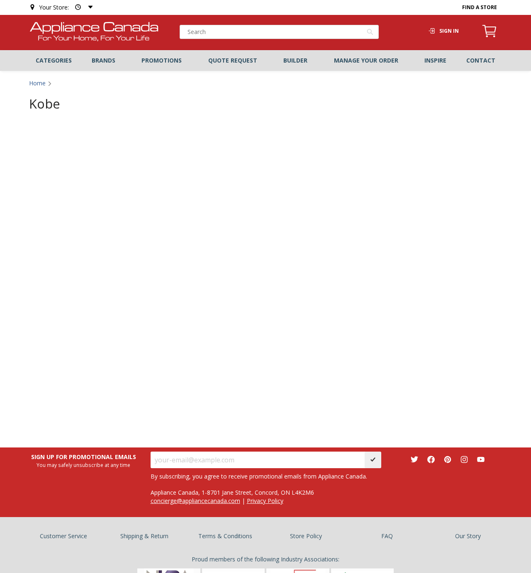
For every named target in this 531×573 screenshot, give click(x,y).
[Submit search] (370, 33)
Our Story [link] (468, 536)
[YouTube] (481, 460)
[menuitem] (53, 60)
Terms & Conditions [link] (225, 536)
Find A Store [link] (479, 7)
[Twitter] (414, 460)
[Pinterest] (447, 460)
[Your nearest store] (82, 7)
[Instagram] (464, 460)
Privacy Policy (265, 501)
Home (37, 83)
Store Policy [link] (306, 536)
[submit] (373, 460)
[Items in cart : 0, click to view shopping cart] (489, 36)
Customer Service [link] (63, 536)
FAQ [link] (387, 536)
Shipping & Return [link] (144, 536)
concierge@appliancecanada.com (195, 501)
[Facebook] (431, 460)
